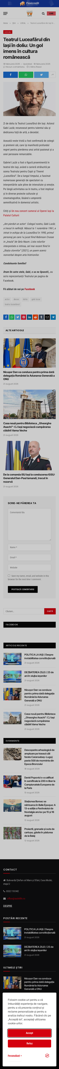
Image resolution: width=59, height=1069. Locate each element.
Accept (29, 1033)
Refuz (30, 1043)
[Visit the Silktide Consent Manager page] (47, 1056)
